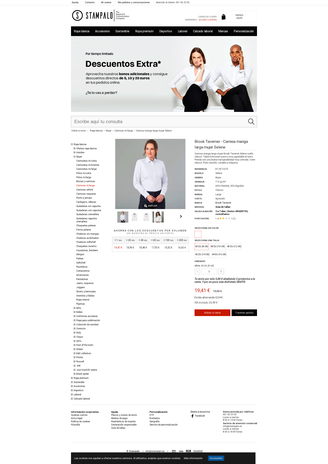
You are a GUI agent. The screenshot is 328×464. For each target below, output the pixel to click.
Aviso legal (76, 418)
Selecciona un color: (207, 228)
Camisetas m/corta (86, 161)
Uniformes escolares (87, 316)
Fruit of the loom (84, 345)
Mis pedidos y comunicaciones (134, 2)
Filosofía (75, 424)
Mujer (79, 156)
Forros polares (83, 229)
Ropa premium (144, 31)
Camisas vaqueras (86, 194)
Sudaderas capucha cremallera (86, 220)
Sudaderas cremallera (87, 214)
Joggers (80, 287)
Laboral (182, 31)
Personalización (244, 31)
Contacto (90, 2)
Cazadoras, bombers (87, 250)
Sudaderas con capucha (88, 210)
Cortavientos (83, 271)
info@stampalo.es (155, 451)
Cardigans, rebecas (86, 202)
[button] (123, 217)
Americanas (82, 275)
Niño (78, 308)
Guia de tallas (222, 207)
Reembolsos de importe (123, 421)
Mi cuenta (106, 2)
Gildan (79, 349)
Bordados (155, 418)
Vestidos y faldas (85, 295)
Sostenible (122, 31)
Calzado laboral (203, 31)
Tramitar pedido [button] (244, 312)
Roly (78, 332)
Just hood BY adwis (86, 370)
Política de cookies (80, 421)
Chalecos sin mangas (87, 234)
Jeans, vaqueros (85, 283)
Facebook (200, 415)
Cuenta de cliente (207, 17)
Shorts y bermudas (86, 291)
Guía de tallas (118, 428)
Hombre (80, 152)
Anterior (113, 216)
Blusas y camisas (85, 181)
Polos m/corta (83, 173)
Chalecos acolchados (87, 238)
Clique (79, 337)
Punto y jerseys (84, 198)
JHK (78, 365)
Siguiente (181, 216)
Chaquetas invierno (86, 246)
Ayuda (75, 2)
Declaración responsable (123, 424)
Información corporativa (85, 412)
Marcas (223, 31)
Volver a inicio (78, 130)
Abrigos (80, 254)
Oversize (80, 328)
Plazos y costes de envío (124, 415)
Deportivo (165, 31)
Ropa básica (81, 31)
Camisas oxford (84, 189)
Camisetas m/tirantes (87, 165)
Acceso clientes (207, 20)
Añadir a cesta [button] (212, 312)
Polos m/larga (83, 177)
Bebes (79, 312)
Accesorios (102, 31)
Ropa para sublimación (88, 320)
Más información (193, 458)
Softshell (80, 262)
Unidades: (200, 261)
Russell (80, 361)
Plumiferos (82, 267)
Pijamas (80, 304)
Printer (79, 357)
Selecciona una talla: (207, 240)
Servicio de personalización (164, 424)
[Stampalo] (100, 15)
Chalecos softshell (86, 242)
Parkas (80, 258)
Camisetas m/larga (86, 169)
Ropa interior (82, 299)
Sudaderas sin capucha (88, 206)
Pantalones (82, 279)
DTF (152, 415)
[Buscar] (251, 121)
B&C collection (83, 353)
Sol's (78, 341)
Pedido (239, 16)
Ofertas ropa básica (86, 148)
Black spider (82, 374)
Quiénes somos (79, 415)
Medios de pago (119, 418)
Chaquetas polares (86, 225)
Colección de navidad (87, 324)
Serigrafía (154, 421)
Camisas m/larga (85, 185)
